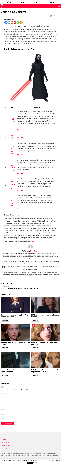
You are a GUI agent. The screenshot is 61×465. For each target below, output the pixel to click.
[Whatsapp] (18, 22)
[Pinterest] (15, 22)
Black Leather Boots (13, 167)
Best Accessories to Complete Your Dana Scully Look (14, 316)
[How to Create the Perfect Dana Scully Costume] (15, 360)
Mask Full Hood (12, 137)
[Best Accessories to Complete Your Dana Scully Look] (15, 305)
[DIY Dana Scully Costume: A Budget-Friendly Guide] (45, 305)
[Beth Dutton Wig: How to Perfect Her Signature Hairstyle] (45, 360)
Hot (37, 2)
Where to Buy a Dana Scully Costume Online (15, 343)
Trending (51, 2)
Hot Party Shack (5, 436)
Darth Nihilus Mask (13, 121)
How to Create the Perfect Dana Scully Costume (13, 371)
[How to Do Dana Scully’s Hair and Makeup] (45, 332)
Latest (9, 2)
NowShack (3, 439)
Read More (5, 320)
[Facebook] (5, 22)
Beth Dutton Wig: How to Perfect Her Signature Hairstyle (45, 371)
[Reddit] (12, 22)
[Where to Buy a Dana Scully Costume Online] (15, 332)
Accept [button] (30, 462)
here (32, 242)
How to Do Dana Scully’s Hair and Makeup (44, 343)
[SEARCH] (59, 6)
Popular (23, 2)
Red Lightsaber (13, 203)
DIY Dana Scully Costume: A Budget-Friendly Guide (45, 316)
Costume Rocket (5, 442)
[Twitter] (8, 22)
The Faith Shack (5, 448)
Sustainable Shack (5, 445)
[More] (21, 22)
